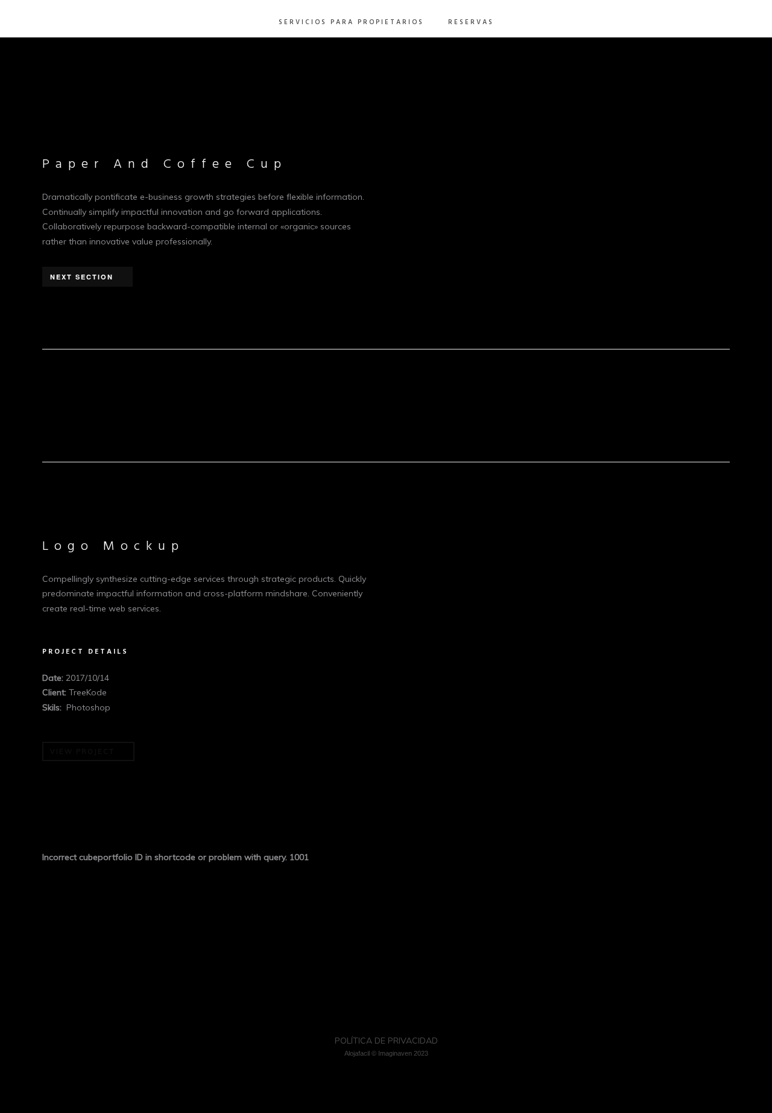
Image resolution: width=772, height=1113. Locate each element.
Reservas (471, 22)
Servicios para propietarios (351, 22)
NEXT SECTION (81, 276)
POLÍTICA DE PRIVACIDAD (386, 1040)
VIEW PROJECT (82, 751)
